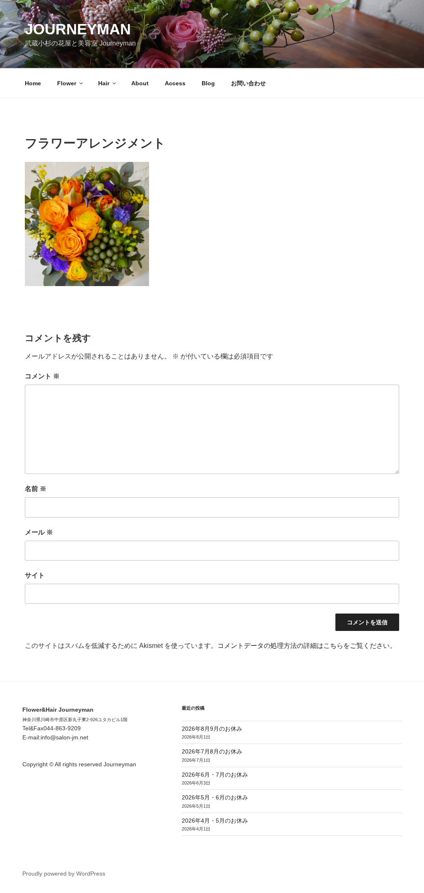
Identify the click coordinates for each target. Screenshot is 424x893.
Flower (66, 83)
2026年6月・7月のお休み (215, 774)
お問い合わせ (248, 83)
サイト (35, 575)
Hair (103, 83)
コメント (42, 376)
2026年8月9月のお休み (212, 728)
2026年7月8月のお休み (212, 751)
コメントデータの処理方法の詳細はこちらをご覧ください (303, 645)
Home (33, 83)
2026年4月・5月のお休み (215, 820)
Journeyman (78, 29)
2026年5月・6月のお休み (215, 797)
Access (175, 83)
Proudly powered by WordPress (63, 873)
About (140, 83)
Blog (208, 83)
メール (39, 532)
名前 (35, 488)
